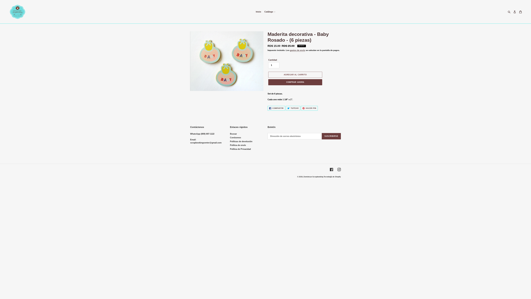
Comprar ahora (295, 82)
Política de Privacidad (240, 149)
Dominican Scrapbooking (314, 177)
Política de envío (238, 145)
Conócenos (235, 137)
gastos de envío (297, 50)
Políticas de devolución (241, 141)
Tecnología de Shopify (332, 177)
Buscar (233, 134)
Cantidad (272, 60)
